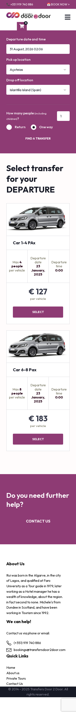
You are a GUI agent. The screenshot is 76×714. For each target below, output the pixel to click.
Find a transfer (38, 138)
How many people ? (26, 116)
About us (12, 673)
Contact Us (38, 521)
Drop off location (19, 80)
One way (46, 127)
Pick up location (18, 59)
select (38, 312)
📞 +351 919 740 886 (19, 4)
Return (20, 127)
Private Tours (16, 678)
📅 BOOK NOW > (58, 4)
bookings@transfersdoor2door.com (39, 650)
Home (10, 667)
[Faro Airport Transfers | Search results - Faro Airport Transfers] (28, 15)
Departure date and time (26, 39)
